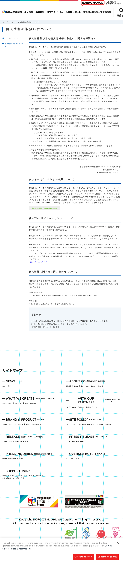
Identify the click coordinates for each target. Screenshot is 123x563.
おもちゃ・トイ (19, 403)
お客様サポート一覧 (8, 476)
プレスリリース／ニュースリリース (75, 441)
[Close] (118, 543)
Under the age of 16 (107, 556)
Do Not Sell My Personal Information (44, 208)
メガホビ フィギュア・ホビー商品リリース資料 (15, 441)
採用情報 (100, 386)
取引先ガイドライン (91, 407)
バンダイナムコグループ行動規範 (75, 407)
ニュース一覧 (5, 386)
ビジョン (76, 386)
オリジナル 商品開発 (30, 403)
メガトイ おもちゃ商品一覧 (34, 424)
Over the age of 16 (83, 556)
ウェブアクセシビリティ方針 (103, 424)
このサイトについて (13, 38)
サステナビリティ (90, 386)
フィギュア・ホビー (7, 403)
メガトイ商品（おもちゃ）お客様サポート (13, 478)
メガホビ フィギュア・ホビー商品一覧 (13, 424)
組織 (82, 386)
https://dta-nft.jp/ (38, 262)
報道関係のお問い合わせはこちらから (12, 458)
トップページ (7, 22)
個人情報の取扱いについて (86, 424)
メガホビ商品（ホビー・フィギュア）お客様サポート (30, 476)
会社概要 (68, 386)
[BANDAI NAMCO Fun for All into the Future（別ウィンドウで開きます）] (101, 3)
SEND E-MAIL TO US (72, 458)
